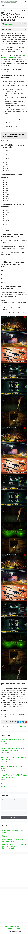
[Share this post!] (18, 722)
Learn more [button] (5, 710)
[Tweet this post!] (21, 722)
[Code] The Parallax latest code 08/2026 (14, 844)
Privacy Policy (19, 926)
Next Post (23, 726)
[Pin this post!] (26, 722)
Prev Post (5, 726)
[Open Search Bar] (26, 2)
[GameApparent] (9, 2)
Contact (12, 926)
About (6, 926)
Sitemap (18, 928)
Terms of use (11, 928)
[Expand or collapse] (25, 29)
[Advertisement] (14, 15)
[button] (14, 323)
